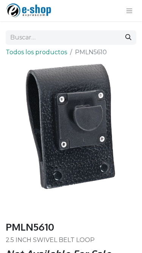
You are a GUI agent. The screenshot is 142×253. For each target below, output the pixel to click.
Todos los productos (36, 52)
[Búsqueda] (128, 37)
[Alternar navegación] (129, 10)
